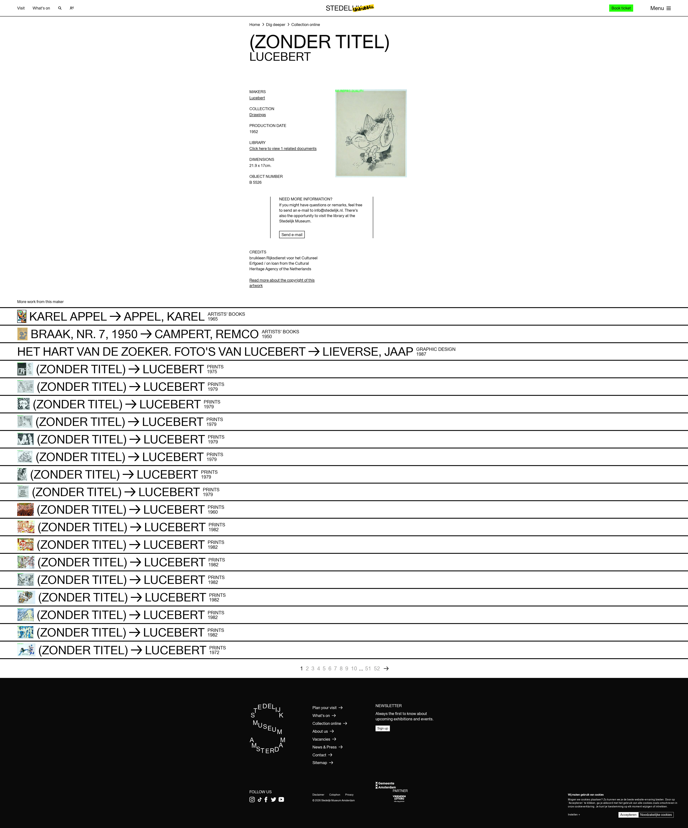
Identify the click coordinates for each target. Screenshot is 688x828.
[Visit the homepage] (267, 752)
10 (354, 668)
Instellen (573, 814)
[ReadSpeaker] (72, 8)
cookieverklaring (584, 806)
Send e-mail (291, 234)
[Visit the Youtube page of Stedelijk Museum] (281, 799)
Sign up (382, 728)
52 (377, 668)
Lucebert (257, 97)
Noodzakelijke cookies (656, 815)
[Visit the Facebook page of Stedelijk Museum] (266, 799)
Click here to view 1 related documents (283, 148)
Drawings (257, 114)
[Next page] (386, 668)
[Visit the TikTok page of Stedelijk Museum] (259, 799)
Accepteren (628, 815)
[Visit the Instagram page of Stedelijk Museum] (252, 799)
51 (368, 668)
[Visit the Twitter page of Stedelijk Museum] (273, 799)
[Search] (60, 8)
